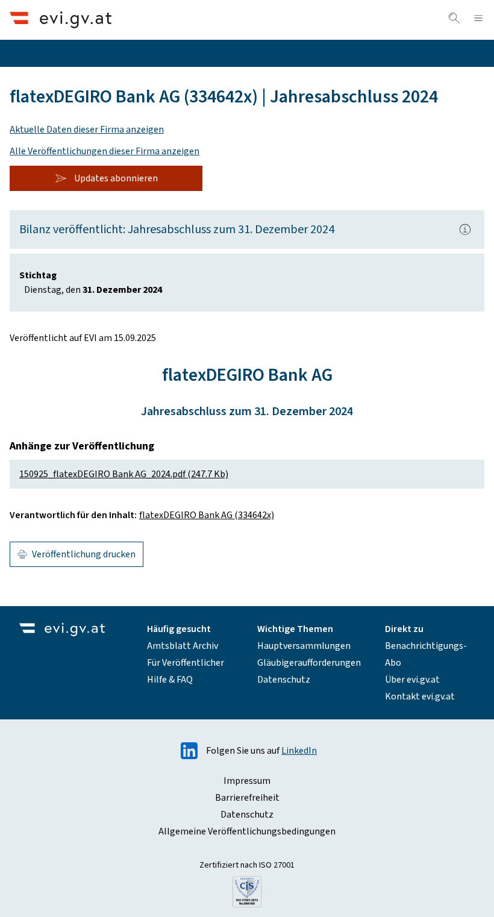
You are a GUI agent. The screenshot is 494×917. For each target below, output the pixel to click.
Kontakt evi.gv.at (420, 696)
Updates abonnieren (116, 178)
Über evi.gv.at (412, 679)
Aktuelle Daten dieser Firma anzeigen (87, 129)
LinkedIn (299, 750)
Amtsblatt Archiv (182, 646)
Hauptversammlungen (304, 646)
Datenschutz (283, 679)
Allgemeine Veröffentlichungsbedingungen (247, 831)
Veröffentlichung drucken (84, 554)
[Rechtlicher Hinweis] (465, 229)
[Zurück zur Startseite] (60, 19)
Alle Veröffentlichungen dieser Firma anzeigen (104, 151)
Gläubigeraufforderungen (309, 662)
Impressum (247, 780)
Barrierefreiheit (247, 797)
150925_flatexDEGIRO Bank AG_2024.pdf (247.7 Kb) (123, 474)
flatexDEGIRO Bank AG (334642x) (206, 515)
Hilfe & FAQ (170, 679)
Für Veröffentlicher (185, 662)
